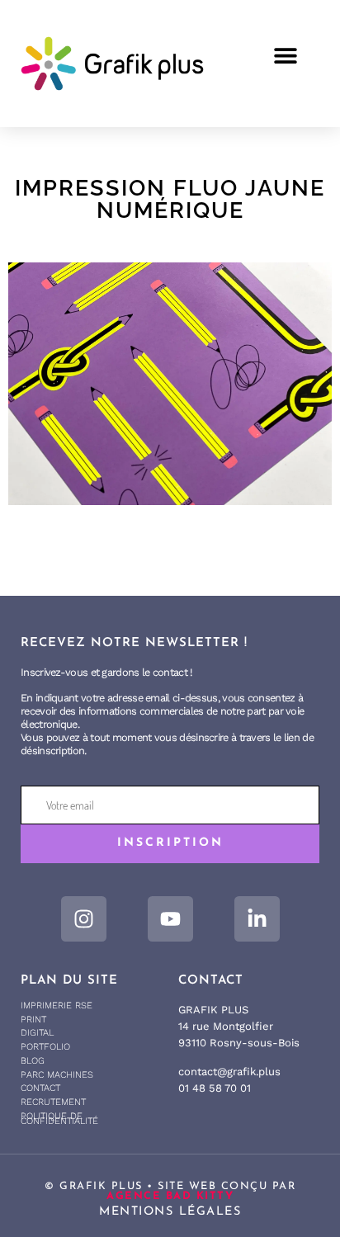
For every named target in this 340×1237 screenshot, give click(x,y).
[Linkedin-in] (257, 919)
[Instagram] (83, 919)
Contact (40, 1088)
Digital (37, 1032)
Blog (33, 1060)
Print (33, 1019)
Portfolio (45, 1046)
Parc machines (57, 1074)
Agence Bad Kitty (170, 1196)
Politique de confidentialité (59, 1119)
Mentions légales (170, 1212)
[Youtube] (170, 919)
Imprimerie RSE (56, 1005)
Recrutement (53, 1102)
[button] (285, 54)
